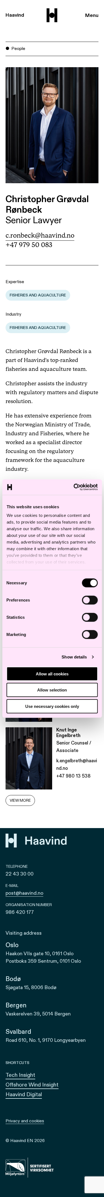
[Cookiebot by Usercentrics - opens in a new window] (74, 487)
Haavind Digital (24, 1094)
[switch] (90, 599)
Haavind (15, 15)
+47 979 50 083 (29, 245)
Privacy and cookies (25, 1121)
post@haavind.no (24, 893)
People (18, 48)
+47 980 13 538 (73, 776)
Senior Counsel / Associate (73, 746)
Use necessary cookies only (52, 706)
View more (20, 800)
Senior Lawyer (34, 220)
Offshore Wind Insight (32, 1084)
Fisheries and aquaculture (38, 295)
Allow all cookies (52, 673)
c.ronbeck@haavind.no (40, 235)
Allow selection (52, 690)
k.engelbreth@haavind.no (76, 764)
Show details (74, 657)
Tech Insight (20, 1075)
